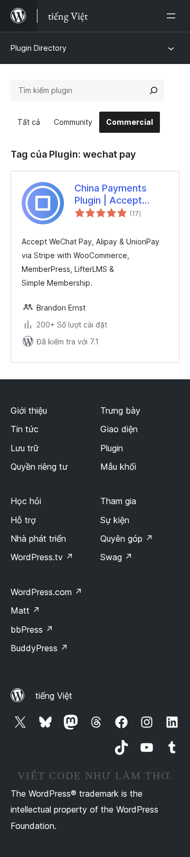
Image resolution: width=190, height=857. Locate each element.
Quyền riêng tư (39, 466)
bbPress (32, 629)
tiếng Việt (53, 695)
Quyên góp (126, 538)
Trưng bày (120, 410)
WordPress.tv (42, 557)
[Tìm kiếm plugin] (153, 90)
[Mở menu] (173, 16)
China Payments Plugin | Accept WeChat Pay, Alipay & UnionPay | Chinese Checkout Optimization (118, 195)
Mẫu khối (118, 466)
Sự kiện (114, 520)
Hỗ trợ (23, 520)
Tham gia (118, 501)
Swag (116, 557)
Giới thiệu (29, 410)
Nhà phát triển (38, 538)
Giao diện (119, 429)
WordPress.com (46, 592)
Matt (25, 610)
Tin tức (25, 429)
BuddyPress (39, 648)
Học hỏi (26, 501)
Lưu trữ (25, 448)
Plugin (111, 448)
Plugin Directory (38, 47)
